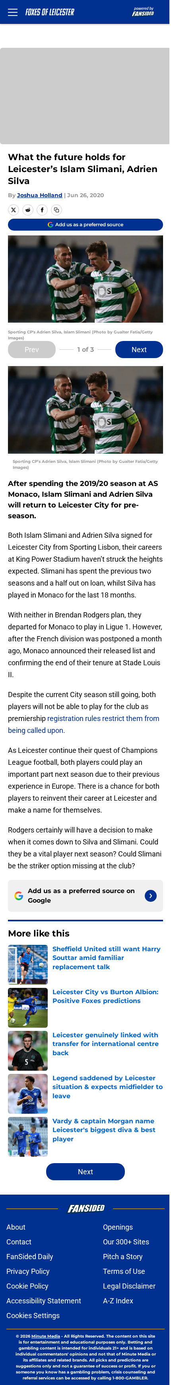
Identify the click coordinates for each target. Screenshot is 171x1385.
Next (139, 349)
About (15, 1227)
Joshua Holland (39, 195)
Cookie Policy (27, 1286)
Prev (32, 349)
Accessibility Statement (43, 1301)
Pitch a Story (123, 1256)
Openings (118, 1227)
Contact (18, 1242)
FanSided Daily (29, 1256)
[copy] (56, 209)
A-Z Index (118, 1301)
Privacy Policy (28, 1271)
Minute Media (45, 1336)
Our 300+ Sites (126, 1242)
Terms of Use (124, 1271)
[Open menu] (12, 12)
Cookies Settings (33, 1315)
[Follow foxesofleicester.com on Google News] (151, 896)
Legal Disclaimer (129, 1286)
